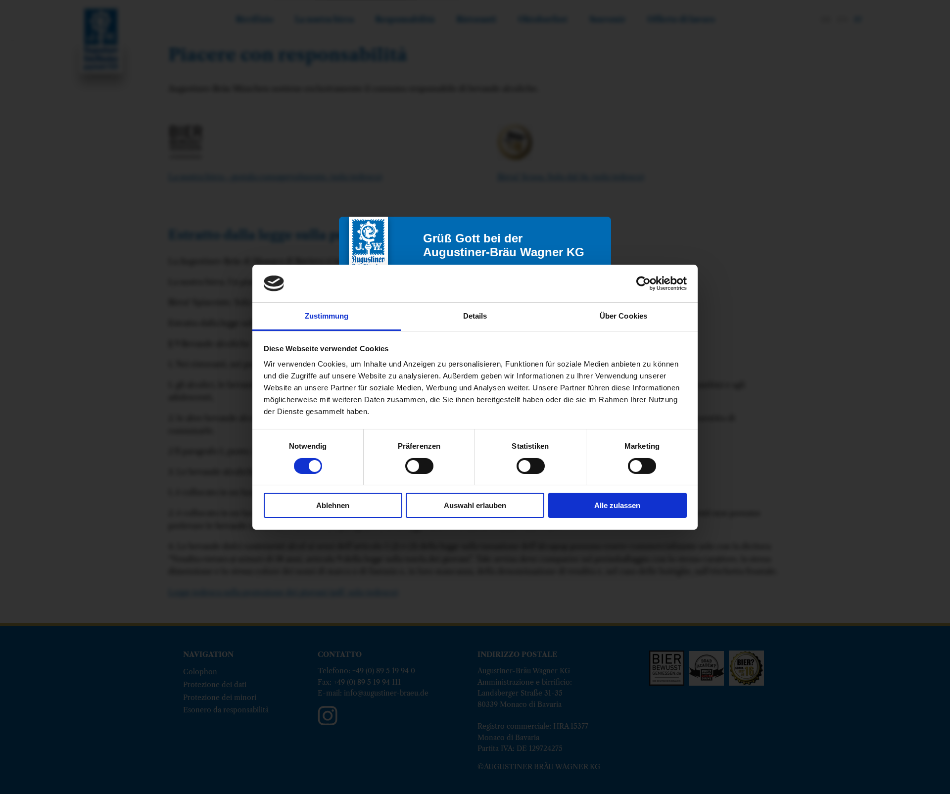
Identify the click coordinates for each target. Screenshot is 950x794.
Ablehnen (332, 505)
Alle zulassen (617, 505)
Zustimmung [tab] (327, 316)
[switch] (419, 466)
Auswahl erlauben (475, 505)
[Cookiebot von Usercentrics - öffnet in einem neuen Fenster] (643, 283)
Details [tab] (475, 316)
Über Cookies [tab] (623, 316)
